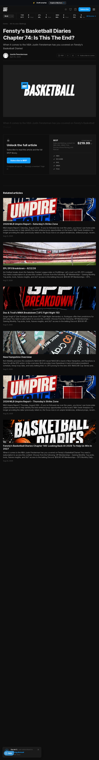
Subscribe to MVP (18, 160)
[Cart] (75, 9)
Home (5, 24)
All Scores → (91, 16)
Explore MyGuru (57, 3)
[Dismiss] (38, 749)
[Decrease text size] (68, 55)
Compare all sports (14, 166)
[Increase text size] (73, 55)
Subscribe (84, 9)
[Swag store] (70, 9)
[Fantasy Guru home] (5, 9)
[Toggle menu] (94, 9)
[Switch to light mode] (65, 9)
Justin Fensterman (18, 54)
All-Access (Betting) (18, 24)
